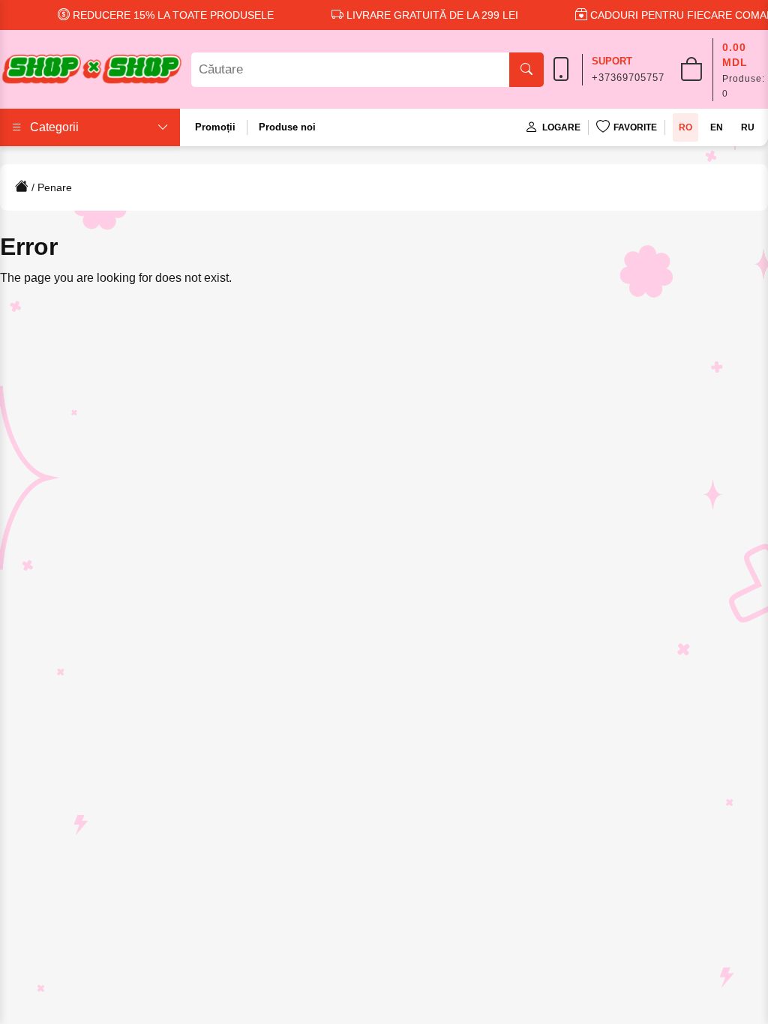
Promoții (215, 127)
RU (747, 127)
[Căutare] (526, 69)
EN (716, 127)
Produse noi (287, 127)
